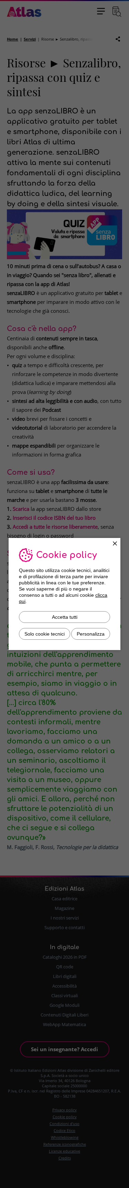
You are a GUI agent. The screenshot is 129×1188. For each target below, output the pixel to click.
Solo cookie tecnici (44, 634)
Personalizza (91, 634)
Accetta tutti (64, 617)
